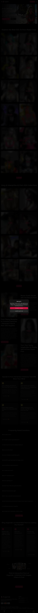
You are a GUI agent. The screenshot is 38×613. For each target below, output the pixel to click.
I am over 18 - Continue (19, 308)
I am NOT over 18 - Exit (19, 311)
